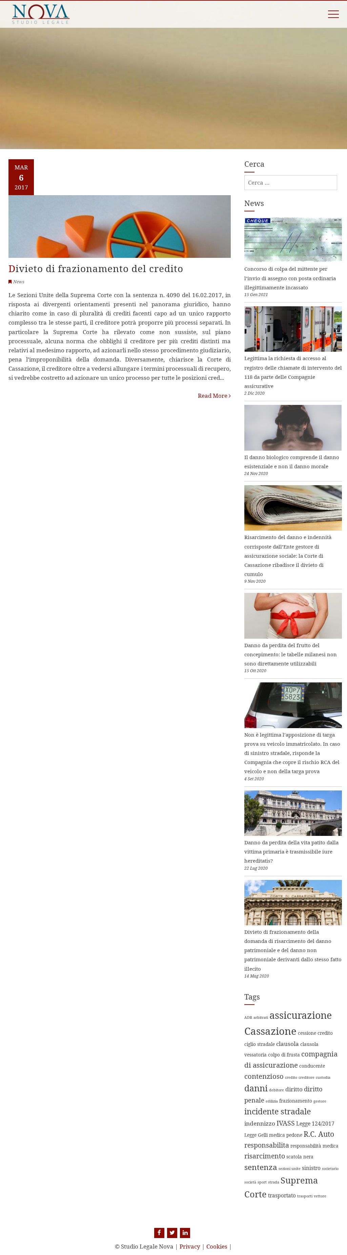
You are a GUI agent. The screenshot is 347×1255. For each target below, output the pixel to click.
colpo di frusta (284, 1054)
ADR (248, 1017)
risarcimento (264, 1155)
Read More (213, 395)
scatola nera (299, 1156)
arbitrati (260, 1017)
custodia (323, 1077)
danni (256, 1088)
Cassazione (270, 1031)
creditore (306, 1077)
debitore (276, 1090)
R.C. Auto (319, 1134)
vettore (320, 1196)
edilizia (272, 1101)
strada (273, 1182)
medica (277, 1135)
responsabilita (266, 1145)
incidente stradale (277, 1111)
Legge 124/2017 (315, 1123)
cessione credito (315, 1033)
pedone (294, 1135)
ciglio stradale (259, 1044)
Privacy (190, 1246)
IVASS (286, 1123)
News (18, 282)
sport (262, 1182)
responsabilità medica (314, 1146)
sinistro (311, 1168)
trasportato (282, 1195)
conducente (312, 1066)
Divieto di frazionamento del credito (95, 268)
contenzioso (264, 1076)
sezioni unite (290, 1168)
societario (330, 1168)
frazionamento (295, 1100)
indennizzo (259, 1123)
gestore (319, 1101)
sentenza (260, 1167)
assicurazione (300, 1015)
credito (291, 1077)
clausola (287, 1044)
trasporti (304, 1196)
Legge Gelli (256, 1135)
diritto (294, 1089)
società (250, 1182)
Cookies (216, 1246)
